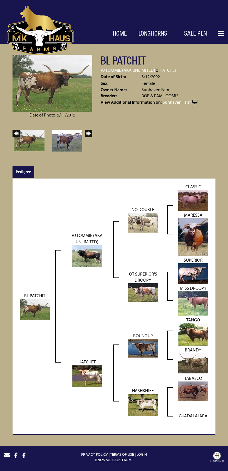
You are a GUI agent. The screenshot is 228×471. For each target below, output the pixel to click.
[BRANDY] (193, 362)
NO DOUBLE (143, 209)
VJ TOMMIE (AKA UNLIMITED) (128, 70)
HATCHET (168, 70)
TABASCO (193, 378)
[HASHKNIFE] (143, 404)
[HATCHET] (87, 375)
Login (142, 454)
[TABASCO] (193, 390)
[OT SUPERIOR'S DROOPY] (143, 292)
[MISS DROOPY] (193, 303)
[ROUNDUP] (143, 347)
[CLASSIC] (193, 200)
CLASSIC (193, 186)
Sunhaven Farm (177, 102)
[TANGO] (193, 333)
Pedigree (23, 171)
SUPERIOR (193, 260)
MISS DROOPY (193, 288)
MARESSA (193, 215)
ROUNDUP (143, 335)
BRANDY (193, 350)
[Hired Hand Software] (217, 458)
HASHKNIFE (143, 390)
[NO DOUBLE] (143, 222)
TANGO (193, 320)
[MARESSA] (193, 236)
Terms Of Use (122, 454)
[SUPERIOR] (193, 273)
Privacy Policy (94, 454)
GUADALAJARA (193, 415)
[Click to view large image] (52, 82)
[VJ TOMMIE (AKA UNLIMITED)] (87, 255)
